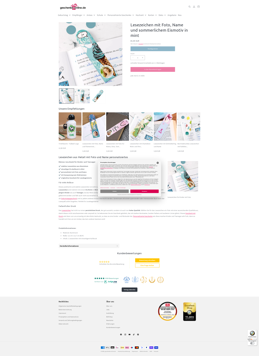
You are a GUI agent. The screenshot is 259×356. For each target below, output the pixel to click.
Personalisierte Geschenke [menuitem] (119, 15)
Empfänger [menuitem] (77, 15)
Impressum (62, 313)
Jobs (107, 310)
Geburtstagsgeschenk (69, 198)
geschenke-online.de (110, 351)
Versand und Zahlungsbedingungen (70, 320)
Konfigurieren (153, 49)
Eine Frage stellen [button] (147, 265)
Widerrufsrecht (63, 324)
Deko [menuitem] (161, 15)
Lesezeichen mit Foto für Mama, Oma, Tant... (115, 145)
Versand (141, 44)
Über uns (109, 306)
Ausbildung (110, 313)
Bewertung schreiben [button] (147, 260)
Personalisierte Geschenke (143, 216)
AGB (151, 351)
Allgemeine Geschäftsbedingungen (70, 306)
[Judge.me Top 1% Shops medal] (152, 280)
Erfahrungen (110, 324)
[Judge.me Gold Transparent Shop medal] (143, 280)
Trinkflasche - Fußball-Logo (69, 144)
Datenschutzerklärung (124, 351)
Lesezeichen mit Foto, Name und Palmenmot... (92, 145)
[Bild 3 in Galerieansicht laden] (98, 96)
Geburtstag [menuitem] (63, 15)
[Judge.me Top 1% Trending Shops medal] (160, 280)
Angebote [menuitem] (172, 15)
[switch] (252, 343)
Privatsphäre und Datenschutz (69, 317)
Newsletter (110, 320)
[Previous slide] (61, 130)
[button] (189, 6)
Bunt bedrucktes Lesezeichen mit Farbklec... (188, 145)
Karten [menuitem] (151, 15)
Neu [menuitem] (180, 15)
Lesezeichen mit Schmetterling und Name (165, 145)
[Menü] (256, 331)
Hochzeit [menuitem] (140, 15)
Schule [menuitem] (100, 15)
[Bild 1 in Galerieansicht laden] (66, 96)
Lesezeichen (66, 210)
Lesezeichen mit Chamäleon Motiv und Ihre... (140, 145)
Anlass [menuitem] (89, 15)
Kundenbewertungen (113, 327)
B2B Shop (109, 317)
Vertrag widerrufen (129, 290)
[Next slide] (197, 130)
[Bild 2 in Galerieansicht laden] (82, 96)
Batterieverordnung (65, 310)
